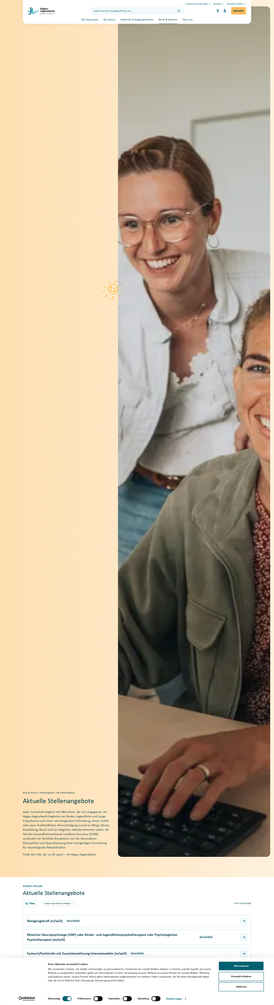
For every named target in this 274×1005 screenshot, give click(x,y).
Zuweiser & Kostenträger (197, 4)
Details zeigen (174, 998)
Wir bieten (109, 19)
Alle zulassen (241, 966)
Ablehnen (241, 986)
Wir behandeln (90, 19)
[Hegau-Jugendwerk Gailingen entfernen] (73, 904)
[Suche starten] (178, 11)
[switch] (98, 998)
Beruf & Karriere (168, 19)
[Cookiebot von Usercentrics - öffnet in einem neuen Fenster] (27, 998)
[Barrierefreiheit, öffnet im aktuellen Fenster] (218, 11)
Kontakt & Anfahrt (235, 4)
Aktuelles (217, 4)
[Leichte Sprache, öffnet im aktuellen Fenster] (225, 11)
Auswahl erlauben (241, 976)
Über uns (187, 19)
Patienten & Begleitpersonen (137, 19)
